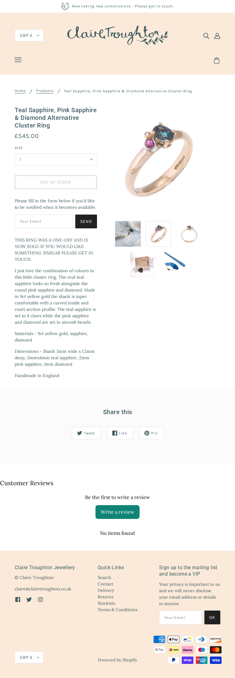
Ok (212, 617)
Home (20, 91)
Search (104, 577)
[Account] (217, 35)
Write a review (117, 512)
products (45, 91)
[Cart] (217, 60)
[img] (206, 35)
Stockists (106, 603)
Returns (105, 597)
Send (86, 221)
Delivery (106, 590)
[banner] (117, 35)
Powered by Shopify (117, 660)
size (19, 148)
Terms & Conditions (117, 609)
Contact (105, 584)
